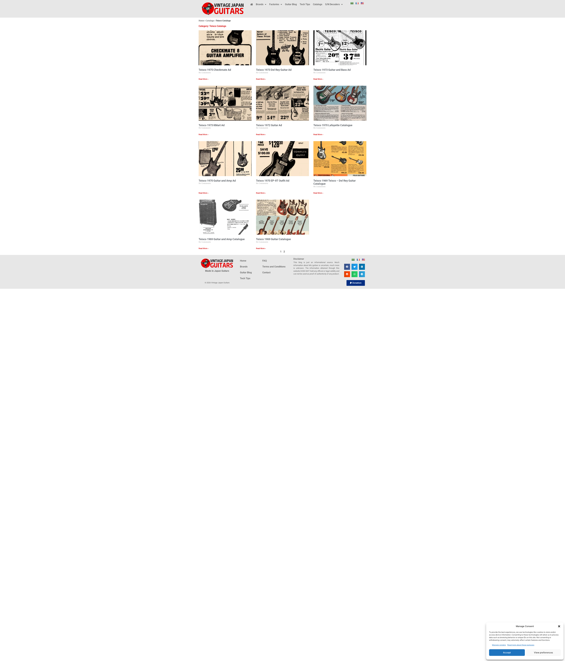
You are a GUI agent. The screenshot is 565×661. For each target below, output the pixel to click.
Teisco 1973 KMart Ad (212, 125)
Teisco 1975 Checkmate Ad (215, 69)
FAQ (264, 260)
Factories (274, 4)
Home (201, 20)
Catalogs (317, 4)
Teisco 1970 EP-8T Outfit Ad (272, 180)
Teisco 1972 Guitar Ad (269, 125)
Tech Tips (305, 4)
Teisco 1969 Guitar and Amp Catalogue (222, 239)
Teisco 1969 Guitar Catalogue (273, 239)
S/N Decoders (332, 4)
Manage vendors (499, 645)
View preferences (543, 652)
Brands (259, 4)
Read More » (203, 79)
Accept (507, 652)
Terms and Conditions (273, 266)
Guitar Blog (291, 4)
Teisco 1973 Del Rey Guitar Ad (273, 69)
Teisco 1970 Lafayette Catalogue (332, 125)
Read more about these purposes (520, 645)
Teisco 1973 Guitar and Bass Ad (332, 69)
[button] (559, 626)
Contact (266, 272)
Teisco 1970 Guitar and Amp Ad (217, 180)
